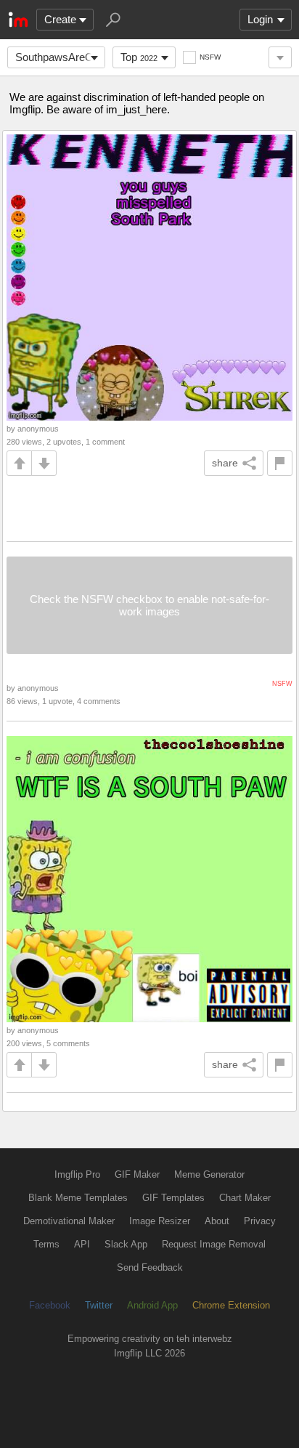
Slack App (126, 1244)
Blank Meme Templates (78, 1197)
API (82, 1244)
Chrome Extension (231, 1305)
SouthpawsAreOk (57, 57)
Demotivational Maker (69, 1221)
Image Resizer (159, 1221)
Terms (46, 1244)
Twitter (98, 1305)
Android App (152, 1305)
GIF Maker (137, 1174)
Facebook (49, 1305)
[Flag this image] (279, 463)
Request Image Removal (214, 1244)
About (217, 1221)
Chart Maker (245, 1197)
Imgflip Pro (77, 1174)
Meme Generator (209, 1174)
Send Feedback (150, 1267)
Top (138, 57)
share (225, 463)
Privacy (260, 1221)
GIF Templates (173, 1197)
